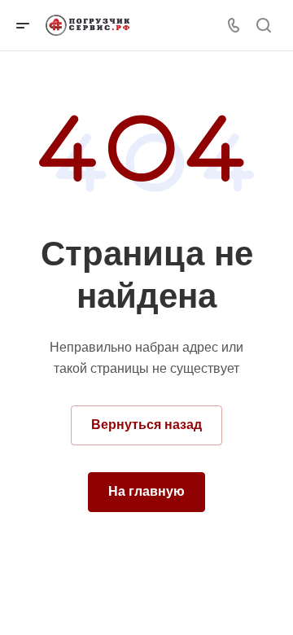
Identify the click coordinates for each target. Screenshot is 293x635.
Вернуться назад (146, 424)
